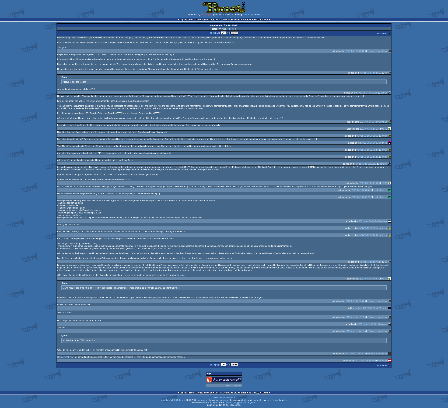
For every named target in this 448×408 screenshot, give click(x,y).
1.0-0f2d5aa (177, 400)
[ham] (389, 122)
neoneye (383, 360)
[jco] (389, 73)
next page (382, 33)
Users (218, 19)
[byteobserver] (389, 190)
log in (228, 385)
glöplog (232, 29)
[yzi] (389, 143)
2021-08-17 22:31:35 (370, 129)
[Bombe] (389, 93)
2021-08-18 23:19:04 (370, 183)
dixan (384, 221)
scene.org (248, 14)
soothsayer (206, 14)
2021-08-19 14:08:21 (370, 279)
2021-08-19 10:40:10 (371, 262)
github (253, 402)
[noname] (389, 164)
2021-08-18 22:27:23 (366, 164)
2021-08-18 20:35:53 (368, 136)
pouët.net (165, 400)
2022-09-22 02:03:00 (366, 360)
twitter (245, 400)
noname (383, 164)
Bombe (384, 93)
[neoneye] (389, 360)
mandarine (202, 400)
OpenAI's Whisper (65, 357)
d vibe (384, 136)
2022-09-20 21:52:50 (356, 317)
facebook (257, 400)
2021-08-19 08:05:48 (369, 221)
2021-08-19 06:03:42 (362, 190)
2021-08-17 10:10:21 (371, 73)
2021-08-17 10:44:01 (370, 122)
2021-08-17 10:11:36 (367, 93)
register (237, 385)
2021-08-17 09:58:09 (356, 51)
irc (286, 400)
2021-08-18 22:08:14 (368, 150)
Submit (264, 19)
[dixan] (389, 221)
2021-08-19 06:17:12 (362, 197)
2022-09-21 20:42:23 (356, 353)
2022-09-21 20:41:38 (356, 331)
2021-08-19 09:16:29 (368, 235)
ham (385, 122)
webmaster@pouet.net (236, 402)
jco (386, 73)
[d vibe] (389, 136)
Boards (226, 19)
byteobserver (381, 190)
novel (384, 324)
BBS (250, 19)
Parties (208, 19)
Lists (234, 19)
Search (242, 19)
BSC (385, 129)
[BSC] (389, 129)
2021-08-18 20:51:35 (371, 143)
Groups (199, 19)
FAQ (257, 19)
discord (276, 400)
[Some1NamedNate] (389, 51)
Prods (191, 19)
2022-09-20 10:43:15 (371, 308)
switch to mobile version (224, 397)
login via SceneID (229, 380)
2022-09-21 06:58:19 (369, 324)
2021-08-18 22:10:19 (368, 157)
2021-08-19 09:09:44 (368, 228)
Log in (183, 19)
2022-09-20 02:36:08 (356, 301)
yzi (386, 143)
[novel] (389, 324)
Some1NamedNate (378, 51)
